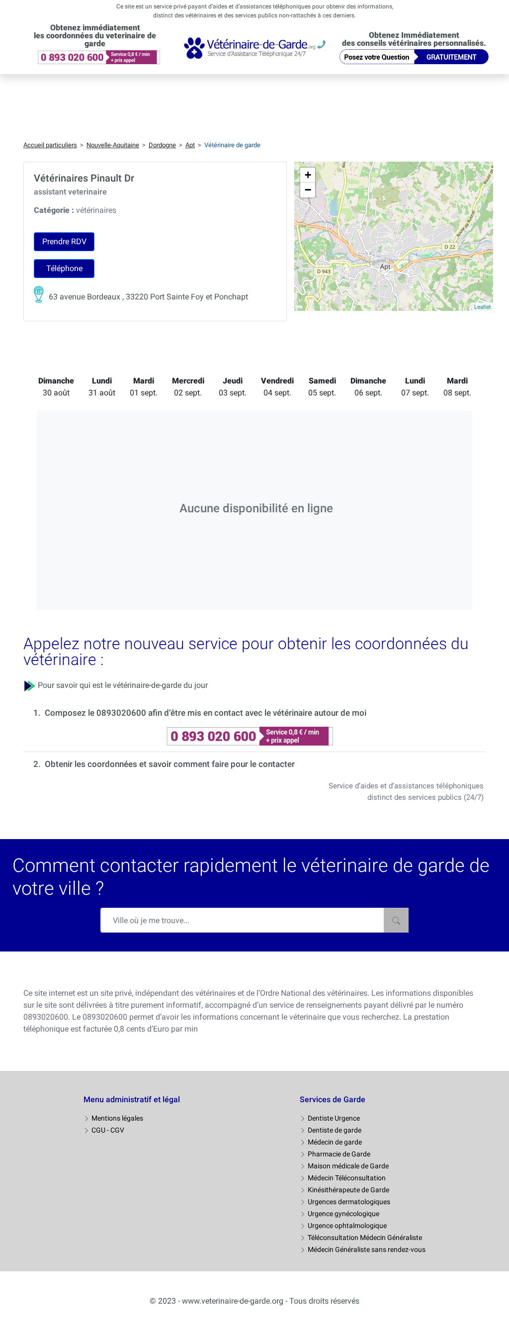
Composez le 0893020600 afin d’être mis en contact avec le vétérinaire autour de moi (205, 713)
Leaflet (482, 306)
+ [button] (308, 175)
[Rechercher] (396, 920)
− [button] (308, 190)
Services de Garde (332, 1099)
